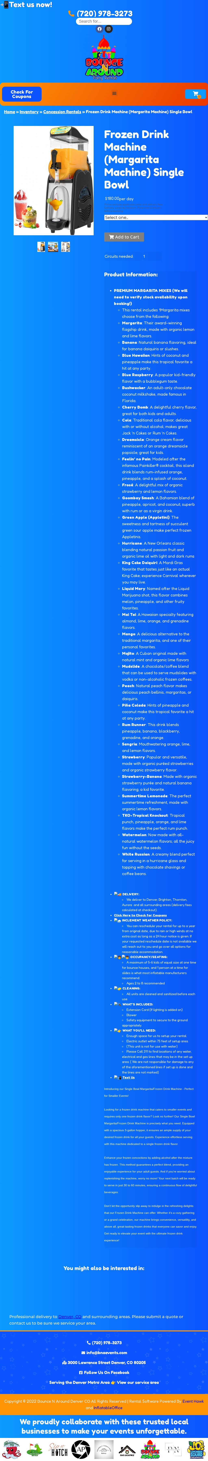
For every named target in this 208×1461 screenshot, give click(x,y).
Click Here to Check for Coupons (140, 915)
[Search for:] (104, 21)
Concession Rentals (62, 111)
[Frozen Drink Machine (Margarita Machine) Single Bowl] (41, 247)
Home (9, 111)
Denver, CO (69, 1316)
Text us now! (30, 4)
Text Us (128, 1077)
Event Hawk (193, 1401)
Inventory (29, 111)
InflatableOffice (108, 1407)
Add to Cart (126, 237)
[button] (114, 93)
